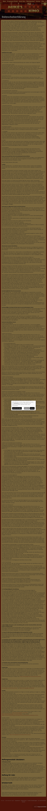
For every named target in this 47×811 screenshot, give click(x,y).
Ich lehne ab (27, 408)
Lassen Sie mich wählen (17, 408)
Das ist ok (32, 408)
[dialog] (23, 405)
